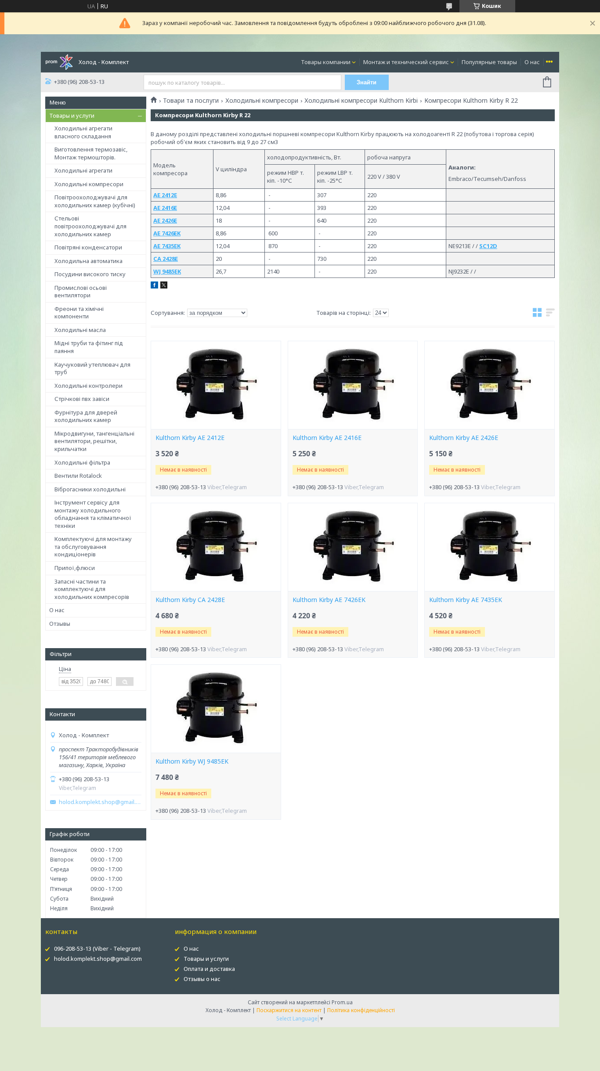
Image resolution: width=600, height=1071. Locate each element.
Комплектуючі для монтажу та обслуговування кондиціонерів (93, 546)
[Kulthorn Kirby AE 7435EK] (489, 547)
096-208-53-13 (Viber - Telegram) (97, 948)
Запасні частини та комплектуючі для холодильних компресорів (91, 589)
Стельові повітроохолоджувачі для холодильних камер (90, 226)
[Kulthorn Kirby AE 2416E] (352, 385)
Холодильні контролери (88, 385)
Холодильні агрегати (83, 170)
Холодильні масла (80, 330)
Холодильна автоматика (88, 261)
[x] (163, 286)
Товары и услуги (71, 115)
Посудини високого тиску (90, 274)
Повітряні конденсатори (88, 247)
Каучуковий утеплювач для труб (92, 368)
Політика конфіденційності (361, 1010)
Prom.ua (342, 1002)
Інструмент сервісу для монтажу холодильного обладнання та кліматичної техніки (92, 514)
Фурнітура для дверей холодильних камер (85, 416)
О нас (532, 62)
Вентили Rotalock (78, 476)
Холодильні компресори (88, 184)
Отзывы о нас (202, 979)
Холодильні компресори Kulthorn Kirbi (361, 101)
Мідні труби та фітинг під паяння (88, 347)
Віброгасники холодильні (90, 489)
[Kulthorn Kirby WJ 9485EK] (215, 709)
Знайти (366, 82)
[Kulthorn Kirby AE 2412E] (215, 385)
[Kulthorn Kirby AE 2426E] (489, 385)
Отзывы (59, 623)
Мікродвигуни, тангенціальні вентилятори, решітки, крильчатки (94, 441)
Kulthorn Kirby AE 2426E (463, 438)
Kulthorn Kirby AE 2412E (189, 438)
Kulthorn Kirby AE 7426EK (329, 600)
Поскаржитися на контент (289, 1010)
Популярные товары (489, 62)
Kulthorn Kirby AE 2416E (327, 438)
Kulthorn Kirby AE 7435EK (465, 600)
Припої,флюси (74, 568)
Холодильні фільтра (82, 462)
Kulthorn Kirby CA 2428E (190, 600)
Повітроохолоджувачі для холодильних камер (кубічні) (94, 201)
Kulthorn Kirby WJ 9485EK (191, 761)
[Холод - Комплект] (59, 61)
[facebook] (154, 286)
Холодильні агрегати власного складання (83, 132)
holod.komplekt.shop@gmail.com (100, 802)
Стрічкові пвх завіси (81, 399)
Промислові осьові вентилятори (80, 291)
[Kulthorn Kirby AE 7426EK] (352, 547)
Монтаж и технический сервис (406, 62)
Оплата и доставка (209, 969)
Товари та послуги (191, 101)
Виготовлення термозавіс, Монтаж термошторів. (90, 153)
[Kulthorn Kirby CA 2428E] (215, 547)
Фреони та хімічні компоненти (79, 313)
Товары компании (326, 62)
